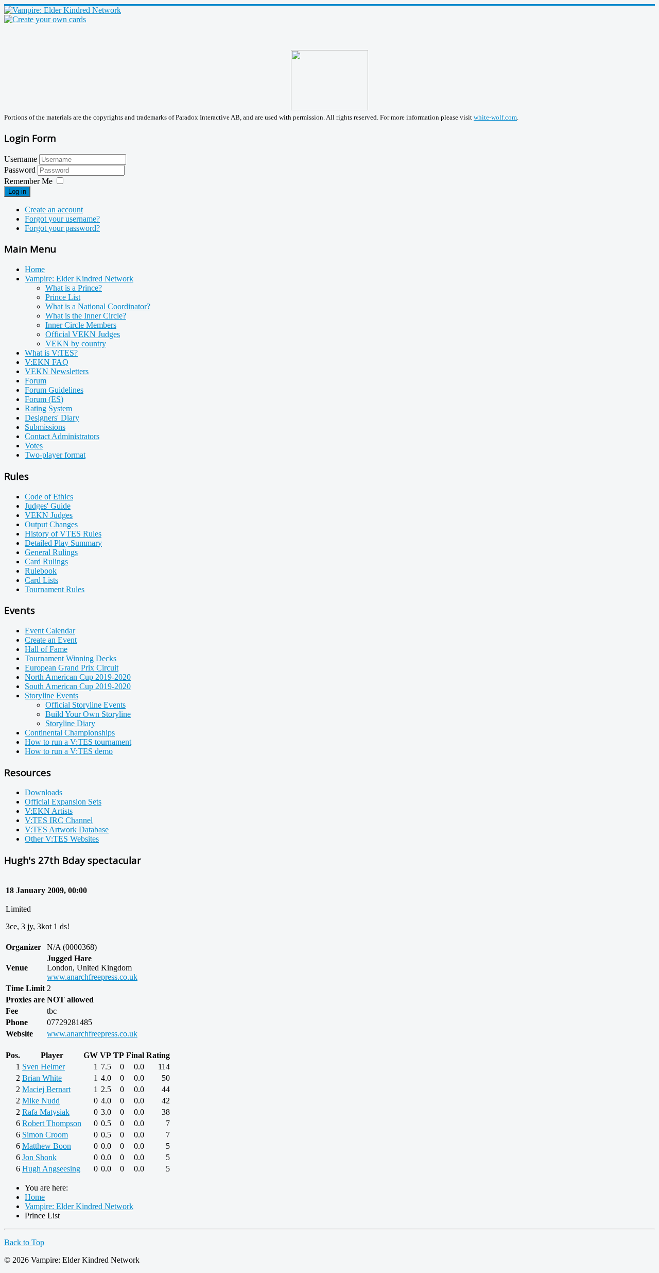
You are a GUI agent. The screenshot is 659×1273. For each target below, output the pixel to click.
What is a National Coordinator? (97, 306)
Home (35, 269)
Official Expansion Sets (63, 801)
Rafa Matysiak (46, 1112)
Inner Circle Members (80, 325)
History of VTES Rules (63, 533)
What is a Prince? (73, 287)
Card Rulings (46, 561)
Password (21, 169)
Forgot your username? (62, 218)
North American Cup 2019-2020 (78, 677)
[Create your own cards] (45, 19)
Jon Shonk (39, 1157)
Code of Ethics (49, 496)
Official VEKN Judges (82, 334)
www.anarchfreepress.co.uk (92, 977)
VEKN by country (75, 343)
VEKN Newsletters (57, 371)
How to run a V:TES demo (69, 751)
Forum (35, 380)
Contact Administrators (62, 436)
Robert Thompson (51, 1123)
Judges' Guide (48, 505)
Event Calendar (50, 630)
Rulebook (41, 570)
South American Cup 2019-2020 (78, 686)
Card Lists (41, 580)
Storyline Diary (70, 723)
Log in (17, 191)
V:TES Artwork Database (67, 829)
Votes (34, 445)
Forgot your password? (62, 228)
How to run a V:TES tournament (78, 742)
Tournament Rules (54, 589)
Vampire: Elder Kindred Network (79, 278)
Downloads (43, 792)
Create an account (54, 209)
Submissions (45, 427)
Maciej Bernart (46, 1089)
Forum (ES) (44, 399)
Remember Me (28, 181)
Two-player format (55, 454)
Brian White (42, 1078)
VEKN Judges (49, 515)
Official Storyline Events (85, 704)
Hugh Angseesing (51, 1168)
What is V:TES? (51, 352)
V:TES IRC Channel (59, 820)
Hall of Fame (46, 649)
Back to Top (24, 1242)
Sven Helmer (43, 1066)
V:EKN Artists (49, 811)
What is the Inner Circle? (85, 315)
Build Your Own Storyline (88, 714)
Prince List (62, 297)
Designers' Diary (52, 417)
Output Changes (51, 524)
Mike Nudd (41, 1100)
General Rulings (51, 552)
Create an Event (51, 639)
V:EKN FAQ (46, 362)
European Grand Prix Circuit (71, 667)
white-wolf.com (495, 117)
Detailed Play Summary (63, 543)
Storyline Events (51, 695)
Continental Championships (70, 732)
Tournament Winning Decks (70, 658)
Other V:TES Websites (62, 838)
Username (20, 159)
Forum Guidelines (54, 390)
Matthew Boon (46, 1146)
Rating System (48, 408)
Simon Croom (45, 1134)
